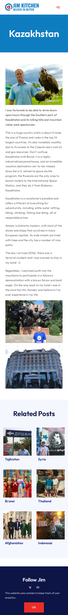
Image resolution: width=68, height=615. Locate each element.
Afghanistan (14, 543)
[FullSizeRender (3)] (17, 471)
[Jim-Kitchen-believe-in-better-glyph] (22, 4)
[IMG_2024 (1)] (17, 512)
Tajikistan (12, 459)
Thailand (44, 501)
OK (34, 607)
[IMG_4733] (50, 471)
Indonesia (45, 543)
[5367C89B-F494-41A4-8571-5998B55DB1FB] (17, 429)
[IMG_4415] (50, 429)
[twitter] (30, 588)
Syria (42, 459)
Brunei (10, 501)
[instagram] (38, 588)
